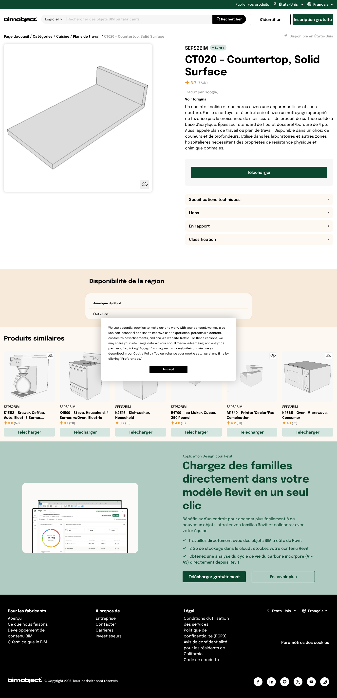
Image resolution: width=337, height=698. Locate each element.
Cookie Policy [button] (143, 353)
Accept (168, 369)
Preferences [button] (130, 358)
